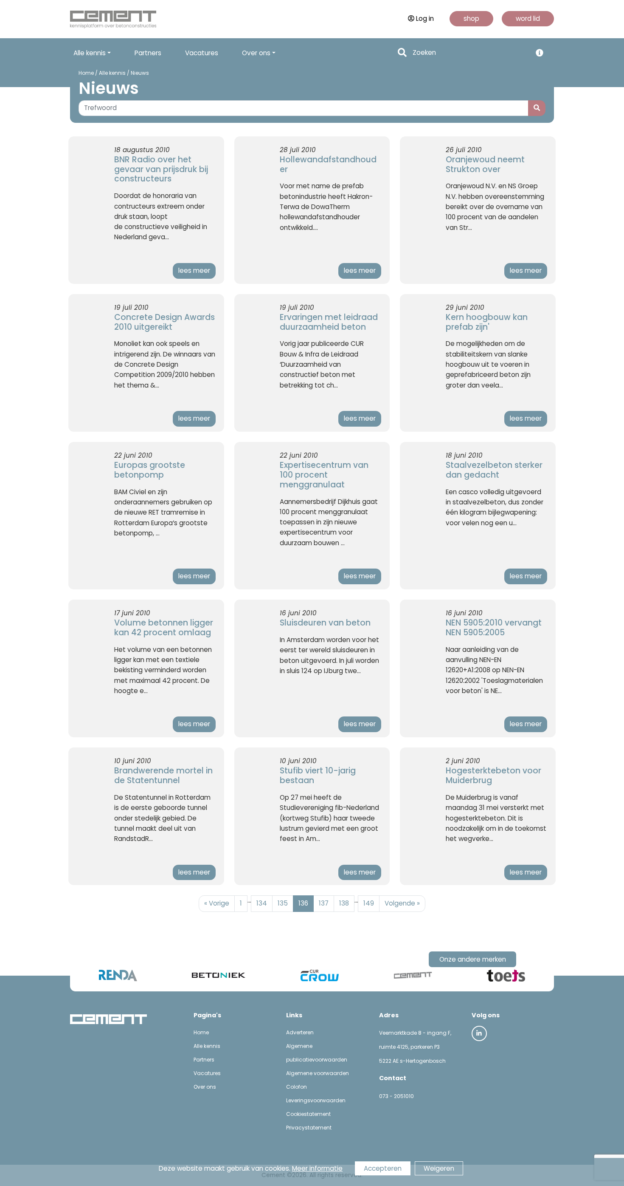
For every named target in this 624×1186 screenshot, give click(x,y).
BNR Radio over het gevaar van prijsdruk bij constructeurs (161, 169)
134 (261, 903)
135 (283, 903)
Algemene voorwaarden (317, 1073)
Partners (148, 52)
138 (344, 903)
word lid (528, 18)
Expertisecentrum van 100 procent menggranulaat (324, 474)
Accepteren (383, 1168)
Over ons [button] (256, 52)
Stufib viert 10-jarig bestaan (318, 775)
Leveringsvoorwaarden (316, 1100)
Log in (425, 18)
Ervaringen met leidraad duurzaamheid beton (329, 322)
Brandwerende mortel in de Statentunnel (163, 775)
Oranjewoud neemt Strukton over (485, 164)
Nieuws (140, 72)
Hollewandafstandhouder (328, 164)
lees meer (194, 270)
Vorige (216, 903)
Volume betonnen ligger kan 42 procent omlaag (163, 627)
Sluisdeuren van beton (325, 622)
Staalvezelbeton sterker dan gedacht (494, 470)
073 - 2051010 (396, 1096)
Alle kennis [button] (89, 52)
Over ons (205, 1086)
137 (324, 903)
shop (471, 18)
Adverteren (300, 1032)
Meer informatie (317, 1168)
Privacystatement (309, 1127)
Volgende (402, 903)
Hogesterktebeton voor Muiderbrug (493, 775)
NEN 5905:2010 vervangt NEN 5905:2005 (494, 627)
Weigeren (439, 1168)
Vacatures (201, 52)
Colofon (296, 1086)
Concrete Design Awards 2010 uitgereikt (164, 322)
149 (368, 903)
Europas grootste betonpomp (149, 470)
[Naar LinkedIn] (479, 1033)
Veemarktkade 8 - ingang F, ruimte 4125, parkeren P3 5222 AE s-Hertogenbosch (415, 1046)
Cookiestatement (308, 1114)
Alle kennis (112, 72)
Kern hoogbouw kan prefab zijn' (487, 322)
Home (86, 72)
